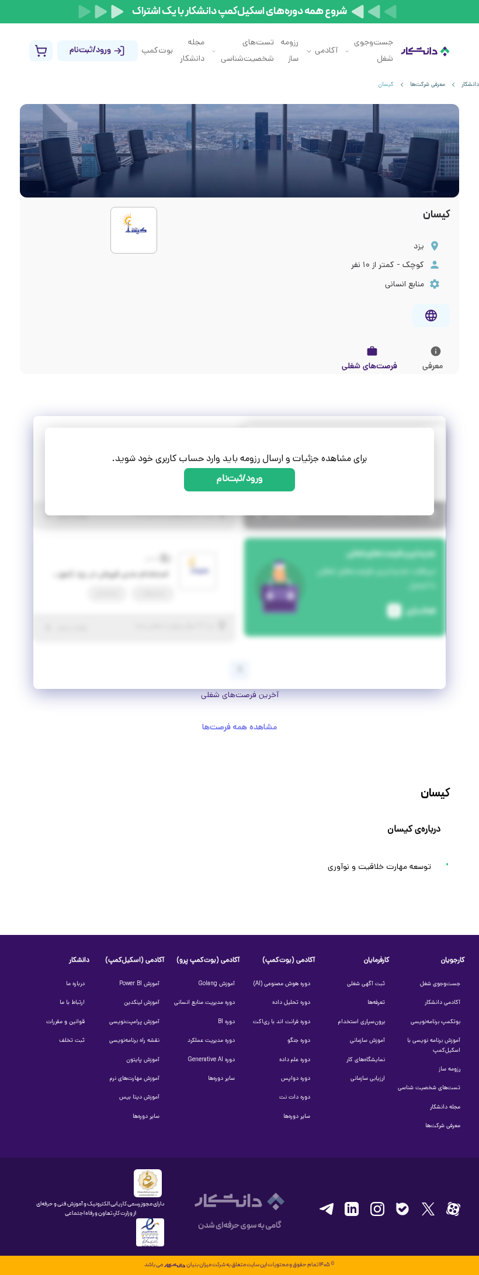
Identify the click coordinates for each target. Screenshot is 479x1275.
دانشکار (470, 85)
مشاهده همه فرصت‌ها (239, 728)
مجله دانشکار (192, 51)
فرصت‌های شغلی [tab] (369, 367)
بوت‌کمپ (157, 51)
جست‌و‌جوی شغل (373, 51)
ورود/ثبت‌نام (240, 479)
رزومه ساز (289, 51)
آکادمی (326, 51)
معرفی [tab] (432, 367)
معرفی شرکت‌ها (427, 85)
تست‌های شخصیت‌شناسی (247, 51)
